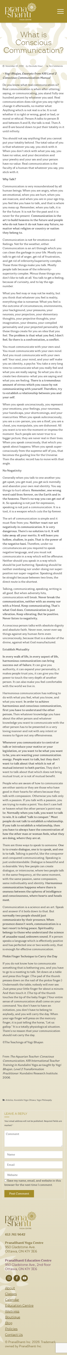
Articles (9, 1100)
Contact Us (14, 1335)
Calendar (12, 1300)
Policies (11, 1329)
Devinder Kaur (35, 66)
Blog (8, 1323)
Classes (11, 1294)
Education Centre (19, 1306)
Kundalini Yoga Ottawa (25, 1100)
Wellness (12, 1311)
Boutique (12, 1317)
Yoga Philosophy (44, 1100)
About (10, 1288)
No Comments (56, 66)
